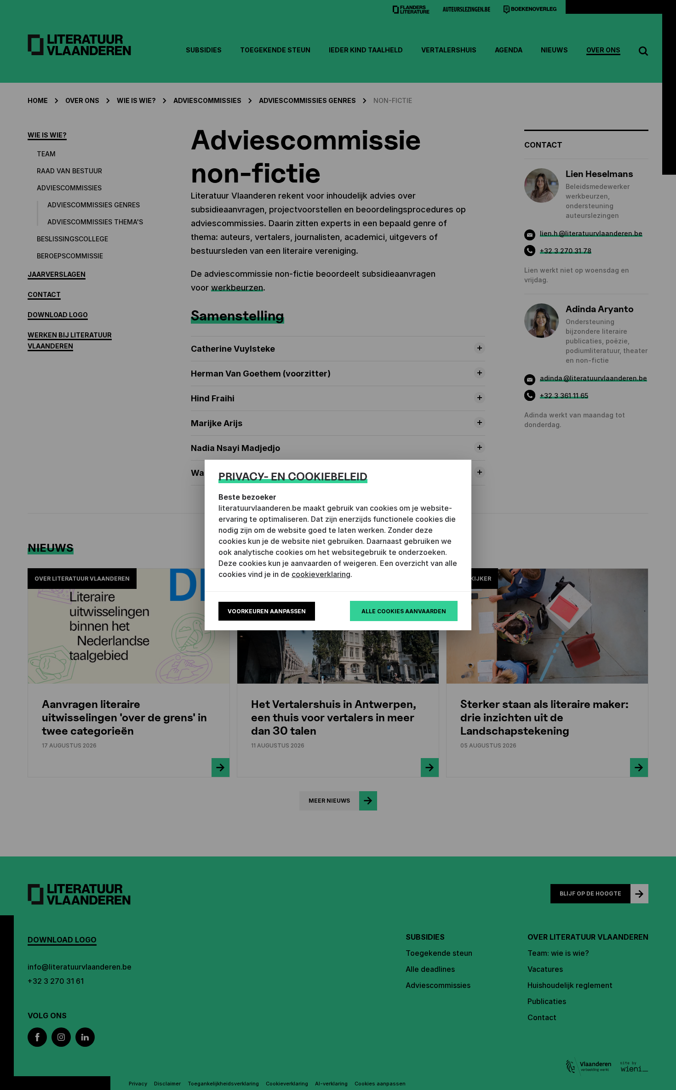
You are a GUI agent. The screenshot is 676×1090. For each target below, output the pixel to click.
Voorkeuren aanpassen (267, 611)
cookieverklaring (321, 574)
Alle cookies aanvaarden (403, 611)
